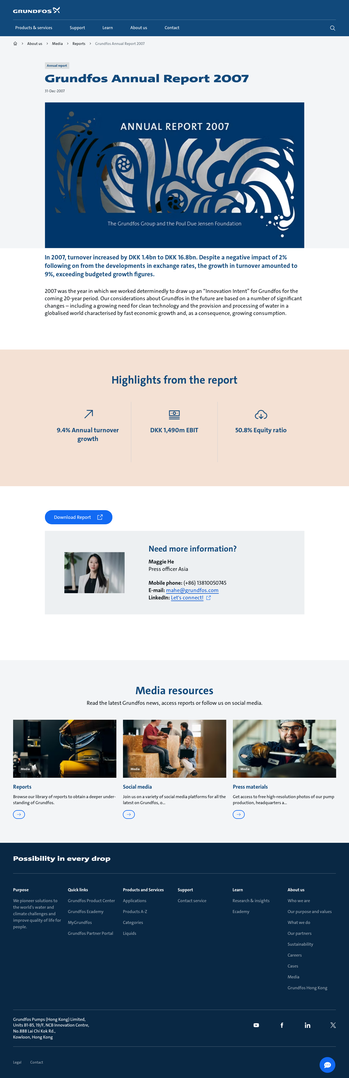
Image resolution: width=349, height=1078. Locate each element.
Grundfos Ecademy (86, 911)
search (332, 28)
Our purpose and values (310, 911)
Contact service (192, 901)
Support (185, 890)
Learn (238, 890)
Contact (36, 1062)
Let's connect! (187, 597)
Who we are (299, 901)
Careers (295, 955)
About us (296, 890)
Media (293, 977)
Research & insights (251, 901)
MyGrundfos (80, 922)
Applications (134, 901)
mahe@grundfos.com (192, 590)
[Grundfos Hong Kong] (15, 44)
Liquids (129, 933)
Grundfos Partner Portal (90, 933)
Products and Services (143, 890)
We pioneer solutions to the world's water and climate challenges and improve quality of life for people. (37, 914)
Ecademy (241, 911)
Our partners (300, 933)
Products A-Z (135, 911)
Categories (133, 922)
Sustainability (300, 944)
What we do (299, 922)
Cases (293, 966)
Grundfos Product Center (91, 901)
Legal (17, 1062)
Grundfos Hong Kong (307, 988)
